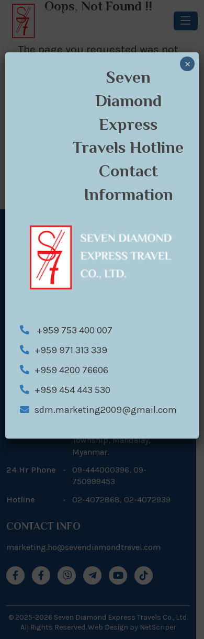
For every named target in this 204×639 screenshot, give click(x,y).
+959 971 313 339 (71, 350)
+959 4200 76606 (71, 370)
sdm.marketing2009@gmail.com (106, 410)
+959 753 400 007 (73, 330)
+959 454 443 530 (72, 390)
